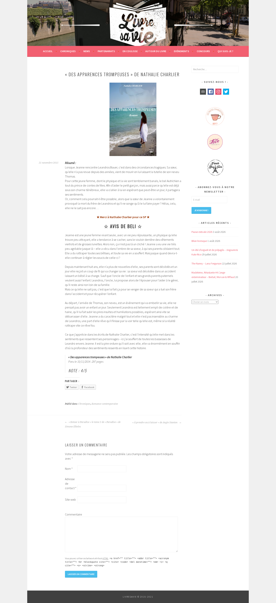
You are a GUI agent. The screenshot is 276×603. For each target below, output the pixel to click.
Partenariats (106, 51)
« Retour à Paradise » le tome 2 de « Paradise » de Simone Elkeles (93, 424)
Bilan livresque (199, 241)
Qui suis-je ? (225, 51)
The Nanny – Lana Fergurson (207, 263)
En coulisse (130, 51)
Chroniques (68, 51)
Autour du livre (155, 51)
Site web (70, 499)
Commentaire (71, 514)
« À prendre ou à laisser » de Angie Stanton (155, 422)
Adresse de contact (70, 483)
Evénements (181, 51)
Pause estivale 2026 (202, 232)
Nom (69, 469)
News (86, 51)
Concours (203, 51)
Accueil (48, 51)
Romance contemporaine (105, 404)
